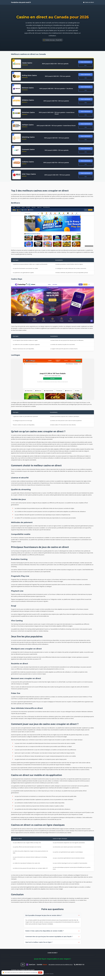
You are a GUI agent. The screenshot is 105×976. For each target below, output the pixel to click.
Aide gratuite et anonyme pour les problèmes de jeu (60, 964)
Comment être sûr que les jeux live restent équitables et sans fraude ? (48, 936)
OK (40, 972)
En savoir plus (34, 972)
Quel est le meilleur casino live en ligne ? (38, 942)
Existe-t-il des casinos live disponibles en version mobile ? (44, 931)
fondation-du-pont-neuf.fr (21, 2)
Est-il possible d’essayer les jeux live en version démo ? (43, 915)
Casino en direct (89, 2)
